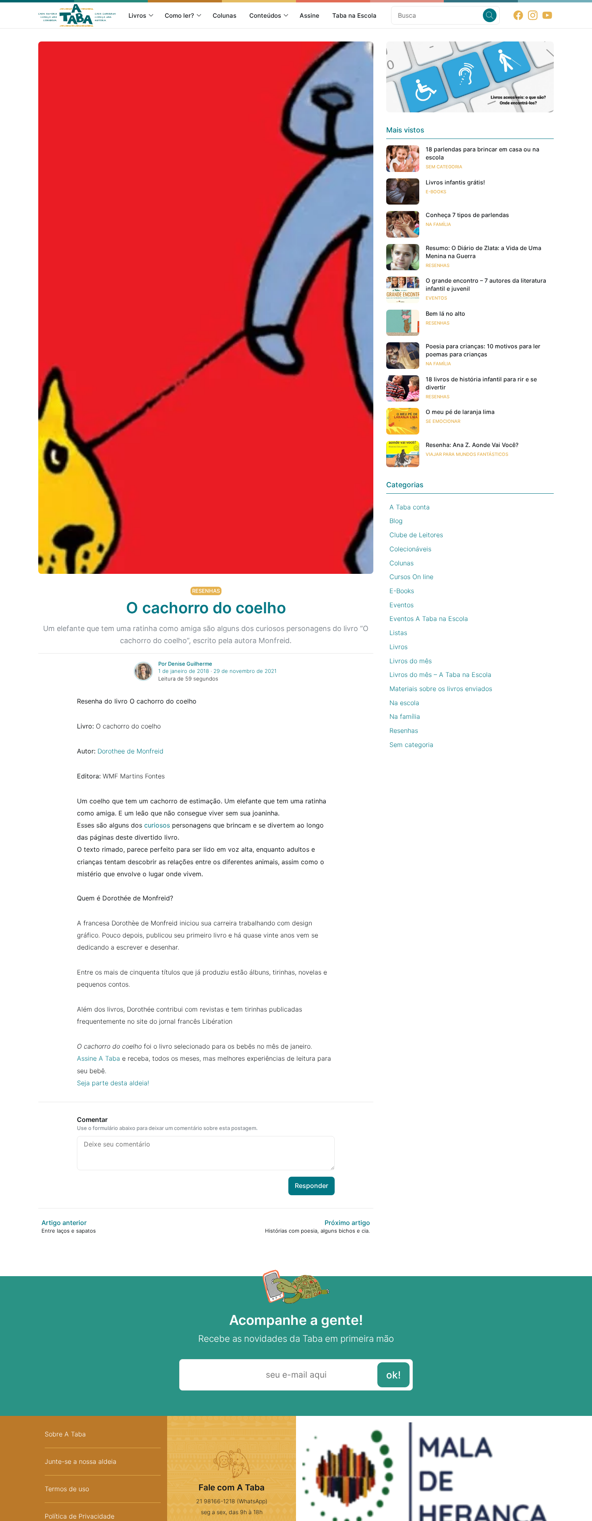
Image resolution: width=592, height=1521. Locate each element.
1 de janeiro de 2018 (183, 671)
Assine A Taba (98, 1058)
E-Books (436, 192)
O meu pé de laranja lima (460, 411)
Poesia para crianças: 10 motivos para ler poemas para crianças (483, 350)
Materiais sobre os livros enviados (440, 689)
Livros (137, 15)
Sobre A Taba (65, 1434)
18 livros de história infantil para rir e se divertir (481, 383)
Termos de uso (67, 1489)
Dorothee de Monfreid (130, 751)
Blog (396, 521)
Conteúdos (265, 15)
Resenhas (206, 591)
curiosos (157, 825)
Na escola (404, 703)
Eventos (436, 298)
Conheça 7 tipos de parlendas (467, 214)
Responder (311, 1186)
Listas (398, 633)
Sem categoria (444, 167)
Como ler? (179, 15)
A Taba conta (409, 507)
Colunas (224, 15)
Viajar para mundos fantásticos (467, 454)
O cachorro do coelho (206, 607)
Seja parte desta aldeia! (113, 1083)
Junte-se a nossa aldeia (80, 1461)
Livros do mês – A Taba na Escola (440, 674)
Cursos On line (411, 577)
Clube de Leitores (416, 535)
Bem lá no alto (445, 313)
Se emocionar (443, 421)
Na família (438, 224)
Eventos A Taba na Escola (428, 619)
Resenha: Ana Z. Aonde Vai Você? (472, 444)
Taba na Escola (354, 15)
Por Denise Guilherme (185, 663)
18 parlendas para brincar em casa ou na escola (482, 153)
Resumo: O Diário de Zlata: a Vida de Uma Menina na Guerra (483, 251)
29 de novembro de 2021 (245, 671)
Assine (309, 15)
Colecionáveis (410, 549)
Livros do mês (410, 661)
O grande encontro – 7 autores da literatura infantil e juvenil (486, 284)
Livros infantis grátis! (455, 182)
